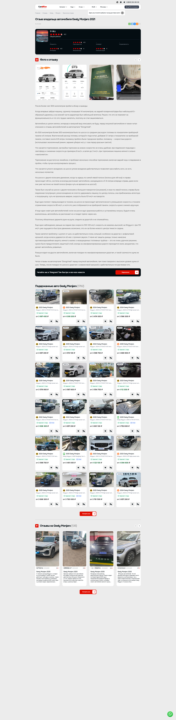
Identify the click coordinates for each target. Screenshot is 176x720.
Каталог (62, 7)
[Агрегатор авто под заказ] (42, 7)
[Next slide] (139, 59)
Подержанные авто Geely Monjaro (59, 286)
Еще (72, 7)
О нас (81, 7)
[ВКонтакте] (134, 24)
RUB (93, 7)
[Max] (117, 2)
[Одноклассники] (137, 24)
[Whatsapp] (121, 2)
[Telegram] (124, 2)
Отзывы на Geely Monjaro (58, 525)
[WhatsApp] (129, 24)
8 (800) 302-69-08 (132, 2)
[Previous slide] (135, 59)
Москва (103, 7)
